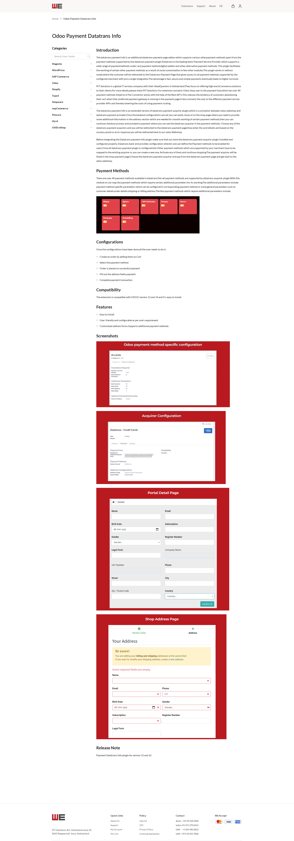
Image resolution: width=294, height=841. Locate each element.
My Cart (114, 833)
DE (221, 5)
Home (55, 18)
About (212, 5)
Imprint (143, 821)
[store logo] (57, 6)
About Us (115, 821)
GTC (141, 825)
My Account (116, 829)
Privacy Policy (146, 829)
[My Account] (239, 6)
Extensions (187, 5)
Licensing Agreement (149, 833)
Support (201, 5)
